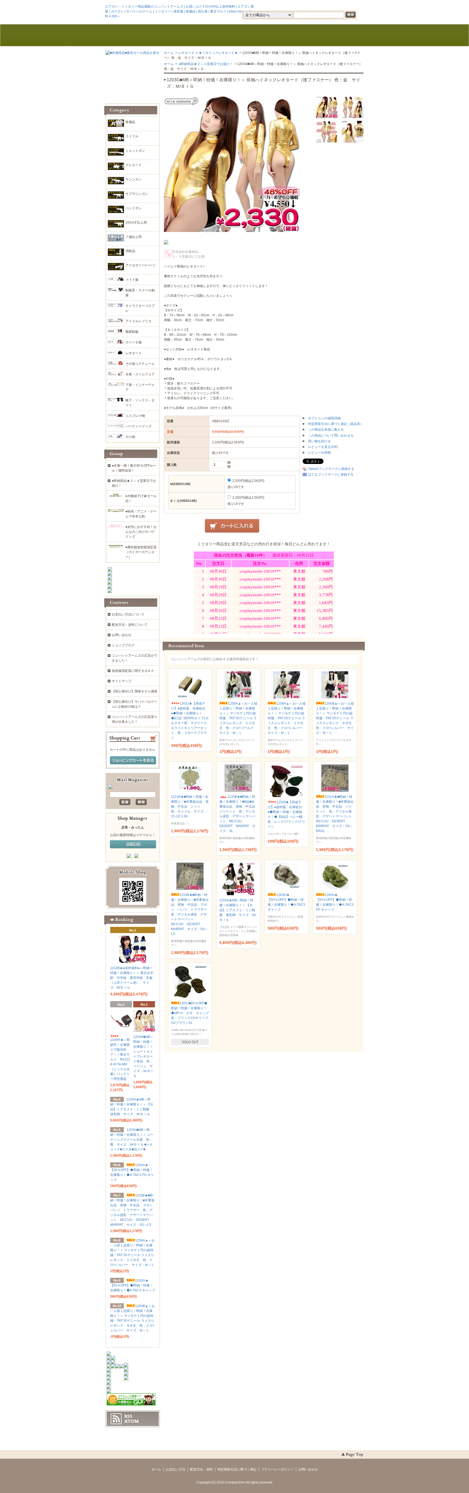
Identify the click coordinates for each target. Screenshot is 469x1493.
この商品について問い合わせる (331, 435)
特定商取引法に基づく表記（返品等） (335, 424)
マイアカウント (347, 6)
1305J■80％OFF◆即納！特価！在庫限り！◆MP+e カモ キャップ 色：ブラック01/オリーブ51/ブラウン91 (191, 1013)
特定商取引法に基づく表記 (236, 1469)
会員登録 (293, 6)
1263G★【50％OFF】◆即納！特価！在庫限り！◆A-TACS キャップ (132, 1285)
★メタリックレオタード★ (218, 53)
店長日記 (133, 844)
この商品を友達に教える (326, 429)
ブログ (234, 35)
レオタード (186, 53)
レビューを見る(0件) (323, 447)
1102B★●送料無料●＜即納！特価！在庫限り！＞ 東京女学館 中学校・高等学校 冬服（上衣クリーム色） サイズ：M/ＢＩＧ (131, 977)
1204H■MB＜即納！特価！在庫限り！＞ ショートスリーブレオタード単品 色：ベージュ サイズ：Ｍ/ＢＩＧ (143, 1056)
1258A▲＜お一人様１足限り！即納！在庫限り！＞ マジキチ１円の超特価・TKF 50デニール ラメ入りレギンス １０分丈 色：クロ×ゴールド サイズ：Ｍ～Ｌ (238, 718)
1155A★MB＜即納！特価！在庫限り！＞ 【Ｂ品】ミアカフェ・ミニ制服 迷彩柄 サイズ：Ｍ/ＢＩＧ (237, 910)
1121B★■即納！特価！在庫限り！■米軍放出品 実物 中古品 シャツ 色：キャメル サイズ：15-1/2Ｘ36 (190, 806)
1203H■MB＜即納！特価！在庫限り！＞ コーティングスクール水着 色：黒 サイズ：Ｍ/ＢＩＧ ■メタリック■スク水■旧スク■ (131, 1139)
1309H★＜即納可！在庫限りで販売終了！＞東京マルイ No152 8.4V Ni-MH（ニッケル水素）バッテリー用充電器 (120, 1059)
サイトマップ (121, 681)
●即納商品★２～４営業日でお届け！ (205, 64)
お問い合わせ (286, 35)
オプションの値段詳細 (324, 418)
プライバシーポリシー (277, 1469)
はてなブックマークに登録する (331, 474)
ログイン (317, 6)
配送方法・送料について (130, 625)
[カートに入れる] (232, 526)
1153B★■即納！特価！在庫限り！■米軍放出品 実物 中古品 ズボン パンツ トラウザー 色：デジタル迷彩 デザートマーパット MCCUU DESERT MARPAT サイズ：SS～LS (190, 914)
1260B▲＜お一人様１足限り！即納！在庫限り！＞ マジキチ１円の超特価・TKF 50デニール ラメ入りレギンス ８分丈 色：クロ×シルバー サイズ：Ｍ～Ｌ (335, 718)
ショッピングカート (338, 35)
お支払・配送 (182, 35)
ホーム (130, 35)
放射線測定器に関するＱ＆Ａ (133, 671)
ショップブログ (123, 645)
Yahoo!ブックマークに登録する (331, 469)
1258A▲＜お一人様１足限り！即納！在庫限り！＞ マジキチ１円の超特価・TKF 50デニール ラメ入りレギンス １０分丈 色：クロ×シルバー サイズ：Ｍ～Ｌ (287, 718)
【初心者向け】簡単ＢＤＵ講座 (134, 691)
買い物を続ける (319, 441)
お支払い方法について (128, 614)
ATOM (131, 1421)
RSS (128, 1416)
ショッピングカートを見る (133, 760)
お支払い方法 (175, 1469)
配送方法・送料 (201, 1469)
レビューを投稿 (319, 452)
